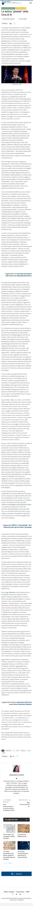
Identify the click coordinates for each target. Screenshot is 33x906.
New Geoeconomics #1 (25, 804)
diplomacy (23, 750)
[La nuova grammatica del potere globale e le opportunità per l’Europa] (9, 845)
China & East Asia (21, 8)
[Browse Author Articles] (16, 768)
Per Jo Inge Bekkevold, (8, 592)
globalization (8, 750)
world (17, 750)
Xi (13, 750)
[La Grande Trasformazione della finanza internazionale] (24, 845)
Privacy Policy (20, 892)
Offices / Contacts (9, 892)
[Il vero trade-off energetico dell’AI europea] (9, 828)
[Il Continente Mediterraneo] (24, 828)
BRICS (3, 752)
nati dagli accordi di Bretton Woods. (20, 504)
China (28, 750)
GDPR (27, 892)
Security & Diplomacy (8, 8)
